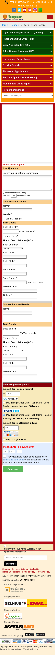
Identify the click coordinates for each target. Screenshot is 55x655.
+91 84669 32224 (20, 1)
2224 (28, 576)
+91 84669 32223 (18, 576)
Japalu (15, 25)
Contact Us (34, 569)
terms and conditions (13, 459)
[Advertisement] (27, 134)
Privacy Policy (43, 572)
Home (4, 25)
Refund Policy (28, 572)
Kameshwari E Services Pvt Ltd (24, 649)
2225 (34, 576)
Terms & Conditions (11, 572)
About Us (6, 569)
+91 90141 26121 (41, 1)
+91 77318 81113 (27, 5)
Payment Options (20, 569)
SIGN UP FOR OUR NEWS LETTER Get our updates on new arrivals (22, 550)
